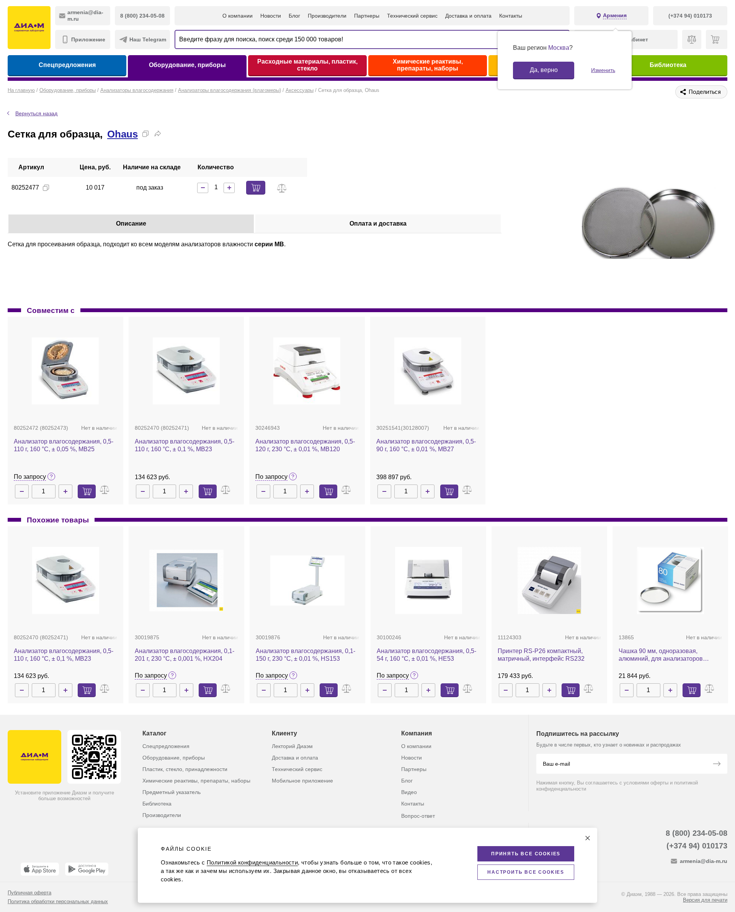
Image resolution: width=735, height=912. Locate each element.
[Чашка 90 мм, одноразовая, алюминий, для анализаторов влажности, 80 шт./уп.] (670, 580)
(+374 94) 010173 (696, 846)
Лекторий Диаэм (292, 746)
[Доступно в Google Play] (86, 869)
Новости (270, 16)
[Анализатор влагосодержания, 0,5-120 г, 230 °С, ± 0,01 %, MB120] (306, 370)
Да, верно (544, 70)
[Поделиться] (157, 134)
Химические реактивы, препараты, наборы (428, 65)
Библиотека (668, 65)
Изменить (603, 70)
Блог (294, 16)
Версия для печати (705, 900)
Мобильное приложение (302, 781)
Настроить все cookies (525, 872)
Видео (409, 792)
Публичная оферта (29, 893)
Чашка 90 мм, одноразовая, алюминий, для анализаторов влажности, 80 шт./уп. (661, 655)
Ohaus (122, 134)
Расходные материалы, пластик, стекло (307, 65)
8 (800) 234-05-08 (696, 833)
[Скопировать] (145, 134)
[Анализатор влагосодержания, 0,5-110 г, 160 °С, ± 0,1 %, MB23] (186, 370)
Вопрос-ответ (418, 816)
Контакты (510, 16)
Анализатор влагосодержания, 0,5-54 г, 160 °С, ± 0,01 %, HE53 (426, 655)
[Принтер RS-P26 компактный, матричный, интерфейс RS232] (549, 580)
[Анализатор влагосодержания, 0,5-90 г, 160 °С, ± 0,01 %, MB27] (427, 370)
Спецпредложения (67, 65)
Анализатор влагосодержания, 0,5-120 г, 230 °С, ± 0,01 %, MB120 (305, 445)
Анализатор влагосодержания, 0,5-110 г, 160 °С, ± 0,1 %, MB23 (184, 445)
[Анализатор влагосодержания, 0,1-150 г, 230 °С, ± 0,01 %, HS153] (307, 580)
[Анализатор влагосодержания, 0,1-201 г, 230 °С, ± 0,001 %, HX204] (186, 580)
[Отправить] (716, 764)
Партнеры (366, 16)
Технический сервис (412, 16)
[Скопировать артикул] (46, 188)
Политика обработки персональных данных (58, 901)
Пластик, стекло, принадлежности (184, 769)
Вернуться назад (36, 113)
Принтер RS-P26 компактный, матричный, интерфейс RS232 (541, 655)
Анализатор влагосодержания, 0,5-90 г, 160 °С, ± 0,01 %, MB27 (426, 445)
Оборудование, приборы (187, 65)
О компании (237, 16)
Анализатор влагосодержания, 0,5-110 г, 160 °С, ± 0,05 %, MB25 (63, 445)
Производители (327, 16)
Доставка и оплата (468, 16)
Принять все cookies (525, 853)
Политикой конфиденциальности (252, 862)
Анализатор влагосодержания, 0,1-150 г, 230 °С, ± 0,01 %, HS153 (305, 655)
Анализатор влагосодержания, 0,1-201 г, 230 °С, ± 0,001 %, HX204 (184, 655)
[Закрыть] (587, 838)
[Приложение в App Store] (40, 869)
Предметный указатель (171, 792)
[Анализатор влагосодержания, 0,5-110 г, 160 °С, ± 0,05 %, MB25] (65, 370)
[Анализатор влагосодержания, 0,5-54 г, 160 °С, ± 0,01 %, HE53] (428, 580)
